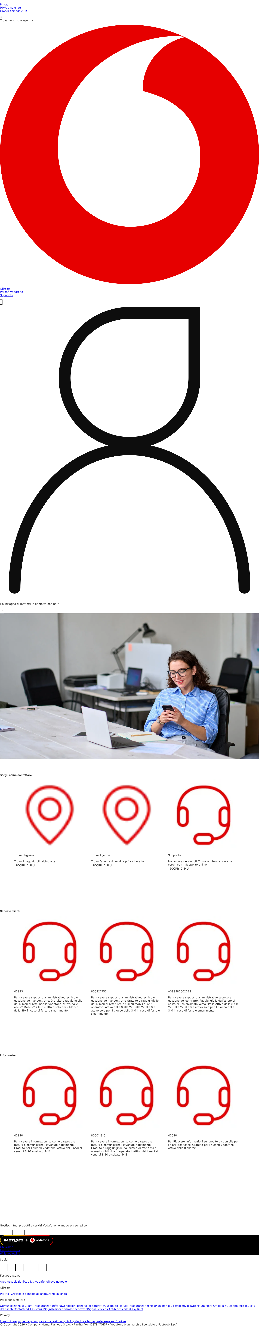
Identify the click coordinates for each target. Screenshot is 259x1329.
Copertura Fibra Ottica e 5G (210, 1305)
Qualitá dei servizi (116, 1305)
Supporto (6, 295)
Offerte (5, 288)
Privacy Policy (65, 1321)
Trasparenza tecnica (141, 1305)
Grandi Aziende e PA (13, 11)
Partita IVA (7, 1293)
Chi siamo (6, 1247)
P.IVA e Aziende (10, 7)
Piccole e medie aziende (30, 1293)
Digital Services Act (100, 1309)
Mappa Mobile (238, 1305)
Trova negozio (57, 1281)
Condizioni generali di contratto (83, 1305)
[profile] (129, 452)
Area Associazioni (12, 1281)
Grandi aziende (57, 1293)
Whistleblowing (10, 1253)
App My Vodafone (36, 1281)
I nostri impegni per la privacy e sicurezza (28, 1321)
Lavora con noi (10, 1250)
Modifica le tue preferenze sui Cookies (100, 1321)
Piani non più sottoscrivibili (173, 1305)
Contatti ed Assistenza (29, 1309)
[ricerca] (1, 302)
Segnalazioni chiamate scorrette (65, 1309)
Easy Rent (136, 1309)
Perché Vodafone (11, 292)
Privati (4, 4)
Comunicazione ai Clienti (16, 1305)
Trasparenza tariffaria (47, 1305)
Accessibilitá (121, 1309)
